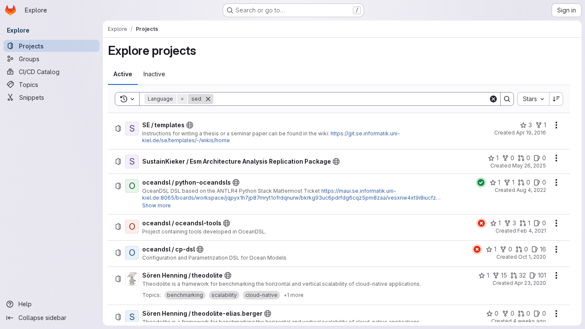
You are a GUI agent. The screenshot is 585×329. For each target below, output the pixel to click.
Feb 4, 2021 (531, 230)
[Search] (507, 99)
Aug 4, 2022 (531, 190)
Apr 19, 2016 (531, 132)
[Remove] (208, 99)
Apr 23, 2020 (530, 283)
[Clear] (493, 99)
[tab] (123, 74)
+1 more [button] (294, 295)
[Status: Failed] (481, 223)
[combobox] (533, 99)
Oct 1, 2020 (532, 257)
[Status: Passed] (481, 182)
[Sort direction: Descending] (556, 99)
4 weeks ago (529, 321)
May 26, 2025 (529, 165)
